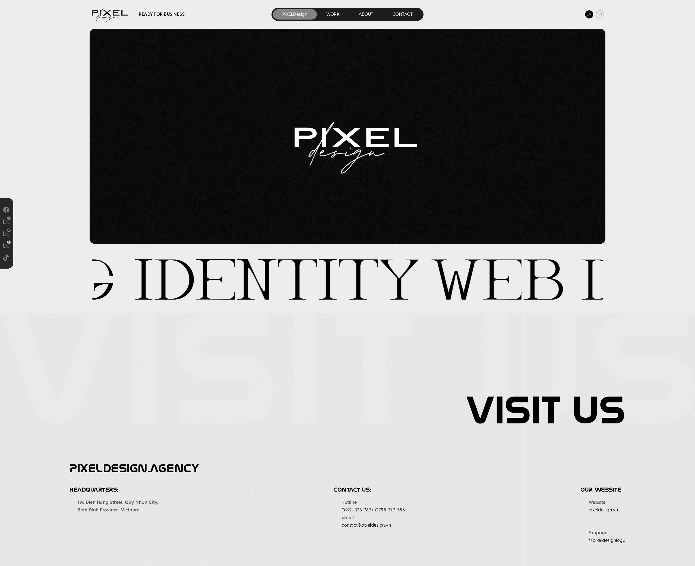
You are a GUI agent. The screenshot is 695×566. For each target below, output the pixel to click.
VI (600, 14)
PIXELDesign (295, 14)
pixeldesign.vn (603, 510)
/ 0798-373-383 (388, 510)
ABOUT (366, 14)
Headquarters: (94, 490)
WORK (333, 14)
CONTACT (403, 14)
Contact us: (352, 490)
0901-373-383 (356, 510)
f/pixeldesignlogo (607, 540)
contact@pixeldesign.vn (366, 525)
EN (589, 14)
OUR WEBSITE (601, 490)
